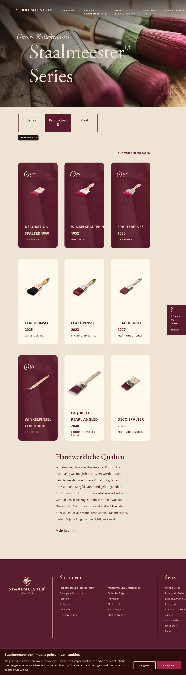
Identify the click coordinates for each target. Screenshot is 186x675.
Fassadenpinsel (116, 609)
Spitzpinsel (65, 604)
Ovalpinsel (65, 609)
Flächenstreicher (117, 615)
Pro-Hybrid (171, 604)
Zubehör (169, 615)
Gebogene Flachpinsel (71, 593)
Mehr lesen (63, 530)
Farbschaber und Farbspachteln (77, 587)
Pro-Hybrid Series (174, 593)
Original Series (172, 587)
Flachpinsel (114, 604)
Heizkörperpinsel (69, 615)
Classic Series (172, 620)
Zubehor (169, 631)
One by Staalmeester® (95, 12)
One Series (171, 625)
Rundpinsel (114, 598)
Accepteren (169, 665)
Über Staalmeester (125, 12)
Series (31, 120)
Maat (84, 120)
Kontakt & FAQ (150, 12)
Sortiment (68, 10)
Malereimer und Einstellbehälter (125, 587)
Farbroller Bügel (116, 593)
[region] (93, 662)
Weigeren (144, 665)
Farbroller (65, 598)
